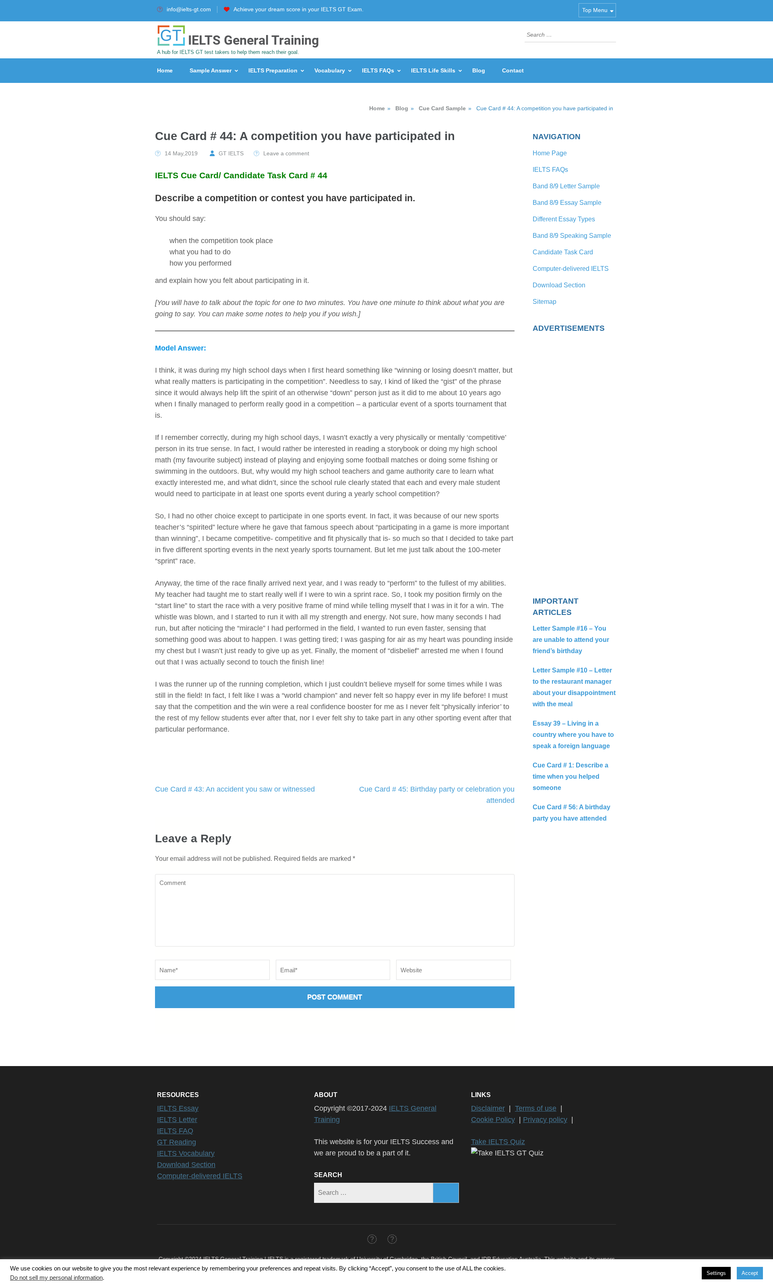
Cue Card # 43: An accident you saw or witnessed (235, 789)
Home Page (550, 153)
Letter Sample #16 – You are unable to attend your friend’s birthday (571, 639)
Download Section (559, 285)
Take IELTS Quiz (498, 1142)
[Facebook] (372, 1241)
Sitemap (544, 301)
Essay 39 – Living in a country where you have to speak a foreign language (573, 734)
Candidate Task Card (563, 252)
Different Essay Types (564, 219)
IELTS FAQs (378, 70)
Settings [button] (716, 1273)
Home (165, 70)
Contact (513, 70)
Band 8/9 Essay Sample (567, 202)
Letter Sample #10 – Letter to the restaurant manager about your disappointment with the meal (574, 687)
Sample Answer (210, 70)
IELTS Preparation (273, 70)
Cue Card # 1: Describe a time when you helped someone (570, 776)
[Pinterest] (392, 1241)
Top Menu (595, 10)
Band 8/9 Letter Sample (566, 186)
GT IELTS (231, 153)
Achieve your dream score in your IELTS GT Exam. (299, 9)
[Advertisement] (574, 459)
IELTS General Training (253, 40)
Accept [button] (750, 1273)
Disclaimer (488, 1108)
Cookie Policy (493, 1120)
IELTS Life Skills (433, 70)
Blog (478, 70)
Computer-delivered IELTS (571, 268)
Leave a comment (286, 153)
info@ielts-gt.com (189, 9)
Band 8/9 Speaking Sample (572, 235)
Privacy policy (545, 1120)
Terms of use (535, 1108)
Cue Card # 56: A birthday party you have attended (571, 813)
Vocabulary (329, 70)
